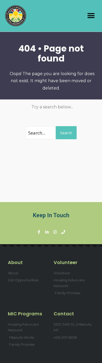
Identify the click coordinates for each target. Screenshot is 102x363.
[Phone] (63, 232)
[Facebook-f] (39, 232)
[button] (91, 16)
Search (66, 132)
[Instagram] (55, 232)
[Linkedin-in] (47, 232)
